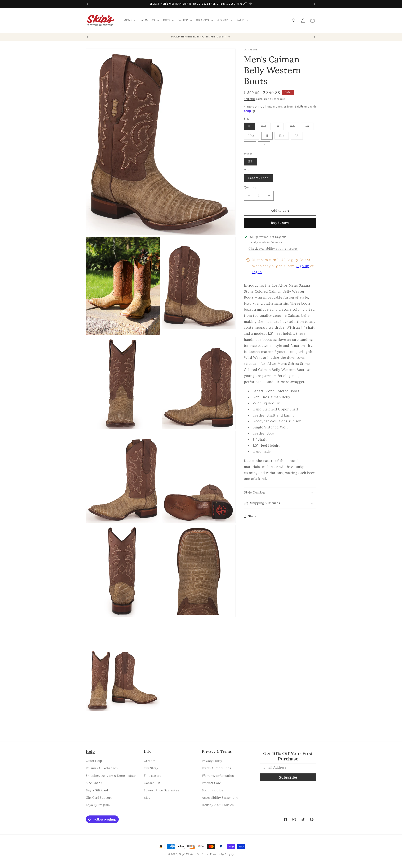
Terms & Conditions (216, 768)
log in (257, 272)
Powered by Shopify (222, 854)
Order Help (94, 761)
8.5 (266, 127)
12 (299, 137)
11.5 (284, 137)
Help (90, 751)
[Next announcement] (314, 4)
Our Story (151, 768)
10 (309, 127)
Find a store (152, 775)
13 (249, 145)
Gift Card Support (99, 797)
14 (264, 145)
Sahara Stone (258, 178)
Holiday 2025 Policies (218, 805)
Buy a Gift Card (97, 790)
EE (250, 161)
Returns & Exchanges (102, 768)
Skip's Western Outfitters (194, 854)
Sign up (302, 266)
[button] (129, 20)
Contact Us (152, 783)
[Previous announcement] (87, 4)
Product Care (211, 783)
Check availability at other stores (273, 248)
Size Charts (94, 783)
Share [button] (252, 516)
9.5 (294, 127)
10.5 (253, 137)
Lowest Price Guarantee (161, 790)
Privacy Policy (212, 761)
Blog (147, 797)
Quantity (250, 187)
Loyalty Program (98, 805)
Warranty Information (218, 775)
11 (267, 135)
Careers (149, 761)
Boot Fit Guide (212, 790)
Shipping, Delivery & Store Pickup (111, 775)
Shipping (249, 98)
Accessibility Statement (220, 797)
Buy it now (280, 222)
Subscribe (288, 777)
